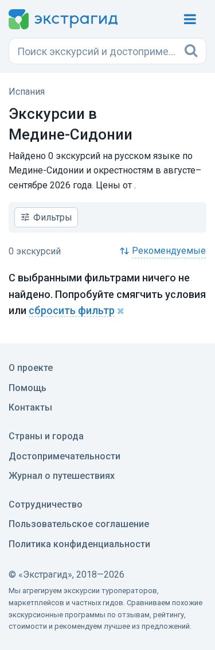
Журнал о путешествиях (62, 475)
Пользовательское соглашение (79, 524)
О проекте (31, 367)
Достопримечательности (64, 456)
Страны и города (46, 436)
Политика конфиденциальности (79, 544)
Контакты (30, 407)
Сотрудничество (46, 504)
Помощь (27, 387)
